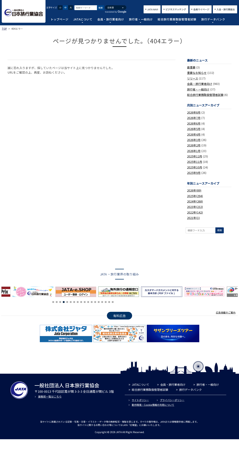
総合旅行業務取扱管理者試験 (177, 19)
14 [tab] (98, 301)
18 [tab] (112, 301)
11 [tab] (88, 301)
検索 (101, 7)
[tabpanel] (76, 291)
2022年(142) (195, 212)
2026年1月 (194, 151)
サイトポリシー (140, 400)
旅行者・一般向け (141, 19)
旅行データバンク (213, 19)
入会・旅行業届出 (226, 9)
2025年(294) (195, 196)
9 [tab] (81, 301)
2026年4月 (194, 134)
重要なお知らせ (197, 73)
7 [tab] (74, 301)
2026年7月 (194, 118)
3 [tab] (60, 301)
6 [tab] (70, 301)
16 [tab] (105, 301)
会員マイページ (201, 9)
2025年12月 (194, 156)
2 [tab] (56, 301)
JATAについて (82, 19)
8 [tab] (77, 301)
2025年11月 (194, 162)
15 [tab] (102, 301)
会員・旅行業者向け (110, 19)
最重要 (191, 67)
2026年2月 (194, 145)
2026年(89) (194, 190)
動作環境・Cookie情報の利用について (153, 405)
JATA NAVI (152, 9)
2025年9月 (194, 173)
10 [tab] (84, 301)
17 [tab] (109, 301)
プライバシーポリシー (172, 400)
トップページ (59, 19)
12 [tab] (91, 301)
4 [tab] (63, 301)
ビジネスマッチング (176, 9)
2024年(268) (195, 201)
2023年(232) (195, 207)
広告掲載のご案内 (226, 312)
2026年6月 (194, 123)
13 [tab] (95, 301)
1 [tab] (53, 301)
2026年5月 (194, 129)
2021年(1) (193, 218)
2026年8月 (194, 112)
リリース (192, 78)
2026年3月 (194, 140)
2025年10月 (194, 167)
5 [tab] (67, 301)
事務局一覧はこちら (50, 396)
